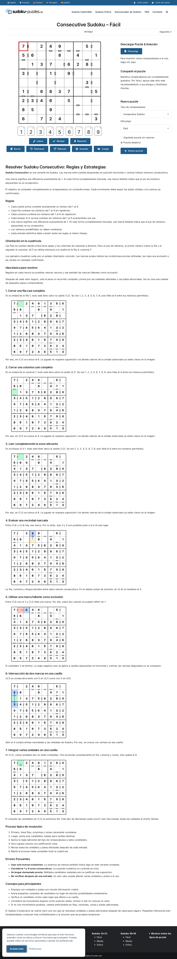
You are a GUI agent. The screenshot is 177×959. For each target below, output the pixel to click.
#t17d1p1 (88, 31)
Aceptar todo (17, 949)
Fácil (99, 937)
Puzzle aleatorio (132, 142)
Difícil (100, 944)
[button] (167, 11)
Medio (100, 941)
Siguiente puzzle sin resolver (138, 137)
